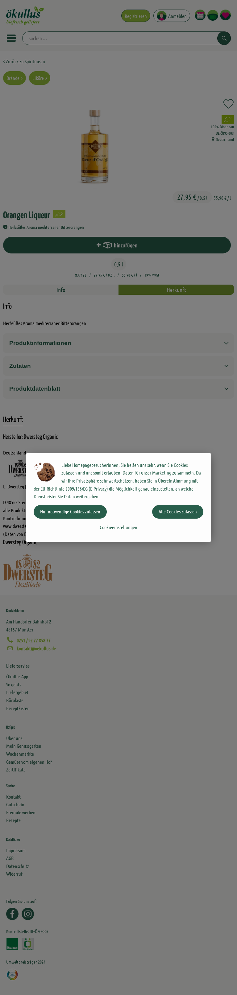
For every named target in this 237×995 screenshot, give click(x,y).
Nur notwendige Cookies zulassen (70, 511)
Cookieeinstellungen (118, 527)
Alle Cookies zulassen (178, 511)
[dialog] (118, 497)
